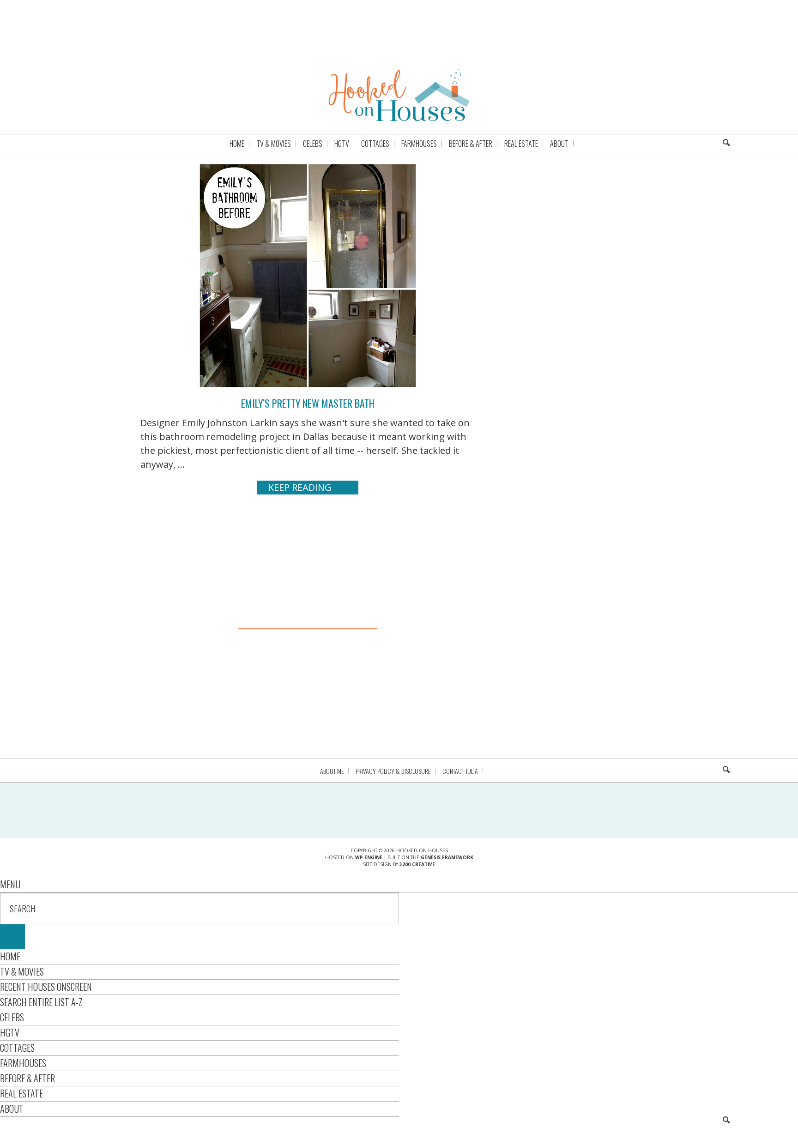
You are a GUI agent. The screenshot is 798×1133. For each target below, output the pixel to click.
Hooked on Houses (399, 94)
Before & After (27, 1078)
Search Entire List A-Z (41, 1002)
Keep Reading (300, 487)
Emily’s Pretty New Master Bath (308, 403)
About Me (332, 771)
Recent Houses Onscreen (46, 987)
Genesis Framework (447, 857)
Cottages (17, 1048)
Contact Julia (460, 771)
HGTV (9, 1032)
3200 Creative (417, 864)
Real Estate (21, 1093)
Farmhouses (23, 1063)
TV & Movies (22, 971)
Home (10, 956)
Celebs (12, 1017)
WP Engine (368, 857)
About (12, 1108)
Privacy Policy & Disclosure (393, 771)
